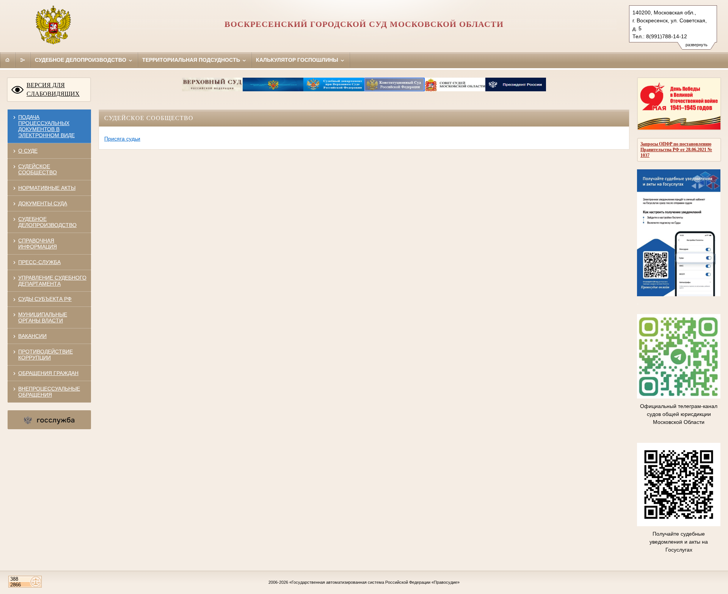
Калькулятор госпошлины (298, 60)
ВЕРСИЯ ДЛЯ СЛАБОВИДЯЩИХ (53, 89)
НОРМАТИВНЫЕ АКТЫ (46, 188)
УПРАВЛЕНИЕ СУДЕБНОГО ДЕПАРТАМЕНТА (52, 281)
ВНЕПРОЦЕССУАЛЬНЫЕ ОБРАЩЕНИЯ (49, 392)
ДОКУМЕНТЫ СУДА (42, 203)
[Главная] (7, 59)
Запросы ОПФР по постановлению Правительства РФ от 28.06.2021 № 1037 (676, 149)
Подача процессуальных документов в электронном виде (46, 126)
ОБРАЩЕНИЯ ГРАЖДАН (48, 373)
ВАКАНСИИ (32, 336)
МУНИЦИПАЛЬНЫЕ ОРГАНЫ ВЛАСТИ (42, 317)
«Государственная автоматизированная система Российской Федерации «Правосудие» (374, 582)
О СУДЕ (28, 151)
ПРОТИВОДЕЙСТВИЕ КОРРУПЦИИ (45, 355)
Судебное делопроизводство (81, 60)
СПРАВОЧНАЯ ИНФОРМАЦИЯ (37, 244)
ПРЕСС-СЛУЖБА (39, 262)
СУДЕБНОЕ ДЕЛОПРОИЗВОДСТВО (47, 222)
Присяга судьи (122, 139)
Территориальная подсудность (192, 60)
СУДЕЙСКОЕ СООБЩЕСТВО (37, 169)
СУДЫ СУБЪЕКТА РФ (45, 299)
